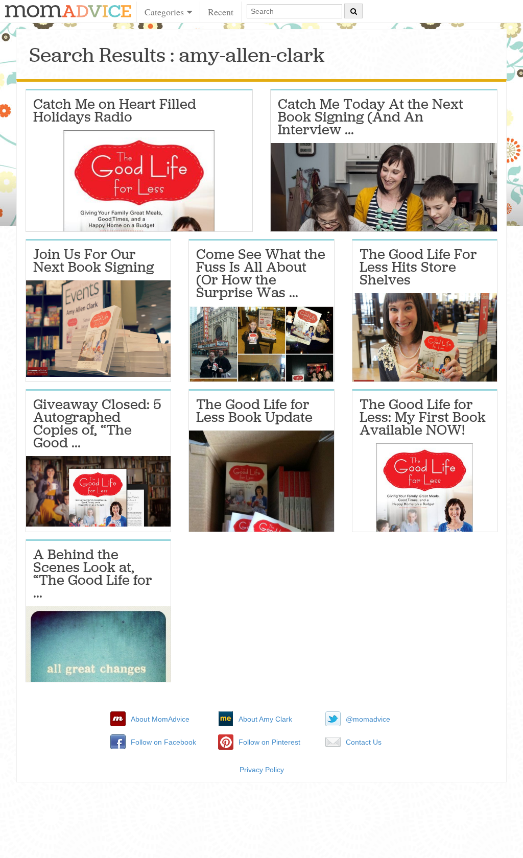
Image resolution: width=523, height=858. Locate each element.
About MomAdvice (160, 719)
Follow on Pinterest (269, 742)
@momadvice (368, 719)
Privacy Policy (262, 770)
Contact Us (364, 742)
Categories (166, 12)
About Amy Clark (265, 719)
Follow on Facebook (163, 742)
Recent (220, 12)
